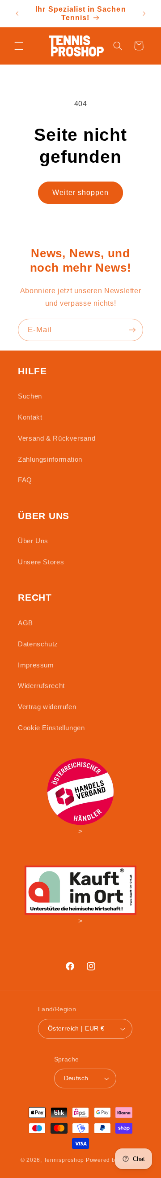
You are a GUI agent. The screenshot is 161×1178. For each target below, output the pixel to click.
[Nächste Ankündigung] (144, 13)
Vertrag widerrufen (47, 706)
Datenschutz (38, 644)
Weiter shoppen (80, 192)
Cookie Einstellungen (51, 728)
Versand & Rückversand (56, 438)
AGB (25, 623)
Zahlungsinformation (50, 459)
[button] (18, 45)
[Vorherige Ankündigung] (17, 13)
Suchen (30, 396)
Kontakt (30, 417)
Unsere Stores (41, 562)
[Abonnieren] (132, 330)
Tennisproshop (64, 1160)
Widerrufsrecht (41, 685)
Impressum (36, 665)
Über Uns (33, 541)
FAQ (25, 480)
